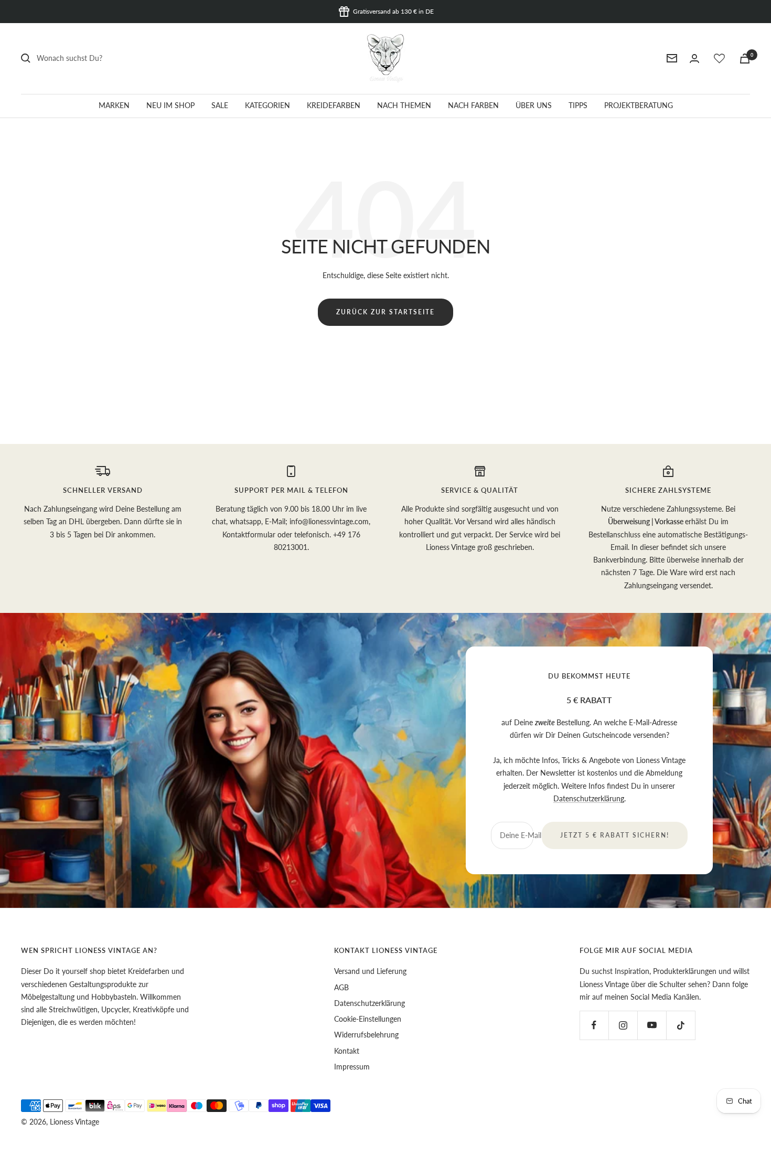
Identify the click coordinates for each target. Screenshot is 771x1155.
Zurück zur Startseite (385, 312)
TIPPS (578, 105)
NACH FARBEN (473, 105)
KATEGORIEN (267, 105)
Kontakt (346, 1050)
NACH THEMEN (404, 105)
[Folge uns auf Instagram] (622, 1025)
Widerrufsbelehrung (366, 1034)
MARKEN (114, 105)
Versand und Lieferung (370, 971)
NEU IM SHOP (170, 105)
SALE (219, 105)
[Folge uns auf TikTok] (680, 1025)
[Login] (694, 58)
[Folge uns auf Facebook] (594, 1025)
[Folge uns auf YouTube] (651, 1025)
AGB (341, 987)
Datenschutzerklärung (588, 798)
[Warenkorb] (745, 58)
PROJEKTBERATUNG (638, 105)
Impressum (352, 1066)
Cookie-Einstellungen (367, 1018)
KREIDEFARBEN (333, 105)
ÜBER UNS (534, 105)
